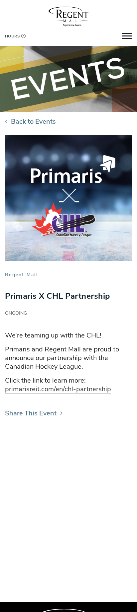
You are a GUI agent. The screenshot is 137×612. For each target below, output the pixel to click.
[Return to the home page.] (68, 16)
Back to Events (33, 121)
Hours (12, 36)
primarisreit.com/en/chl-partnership (58, 389)
